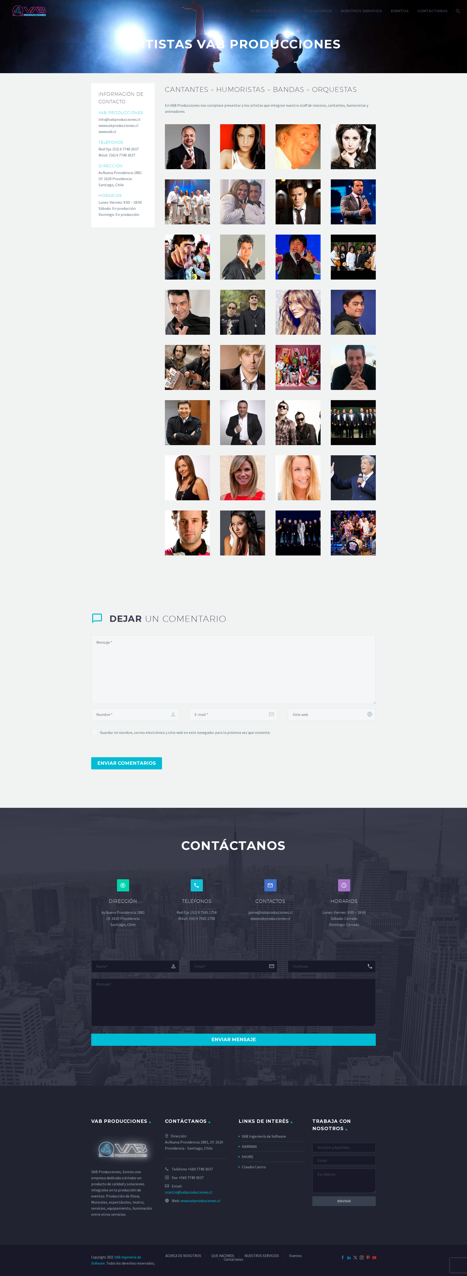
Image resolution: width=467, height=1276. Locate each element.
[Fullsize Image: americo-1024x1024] (242, 257)
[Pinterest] (368, 1257)
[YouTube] (374, 1257)
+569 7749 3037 (200, 1169)
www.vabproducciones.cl (200, 1200)
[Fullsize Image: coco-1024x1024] (298, 146)
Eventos (400, 11)
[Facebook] (343, 1257)
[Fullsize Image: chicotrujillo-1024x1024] (298, 367)
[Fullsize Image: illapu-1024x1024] (353, 257)
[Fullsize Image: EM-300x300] (353, 477)
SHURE (247, 1156)
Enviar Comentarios (126, 763)
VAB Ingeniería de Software (264, 1136)
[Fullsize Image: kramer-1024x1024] (187, 532)
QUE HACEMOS (318, 11)
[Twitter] (355, 1257)
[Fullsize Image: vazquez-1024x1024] (187, 367)
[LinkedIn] (349, 1257)
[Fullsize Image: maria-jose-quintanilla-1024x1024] (242, 532)
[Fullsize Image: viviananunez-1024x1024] (187, 477)
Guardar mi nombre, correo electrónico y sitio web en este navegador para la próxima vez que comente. (185, 732)
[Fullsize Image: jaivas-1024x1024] (187, 201)
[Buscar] (457, 11)
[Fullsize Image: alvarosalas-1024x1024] (187, 146)
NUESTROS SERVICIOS (361, 11)
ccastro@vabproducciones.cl (188, 1192)
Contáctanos (432, 11)
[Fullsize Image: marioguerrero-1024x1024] (298, 201)
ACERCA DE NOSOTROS (273, 11)
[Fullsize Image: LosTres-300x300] (242, 312)
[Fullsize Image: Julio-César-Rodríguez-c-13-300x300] (187, 422)
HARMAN (249, 1146)
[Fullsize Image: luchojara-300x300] (242, 422)
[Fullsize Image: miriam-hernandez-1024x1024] (298, 312)
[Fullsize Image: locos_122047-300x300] (242, 201)
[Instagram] (362, 1257)
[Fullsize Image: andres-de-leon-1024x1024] (242, 367)
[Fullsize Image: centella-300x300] (298, 257)
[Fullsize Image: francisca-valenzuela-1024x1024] (353, 146)
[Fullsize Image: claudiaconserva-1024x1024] (298, 477)
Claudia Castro (254, 1166)
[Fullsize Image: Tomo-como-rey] (353, 532)
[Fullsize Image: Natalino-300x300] (298, 422)
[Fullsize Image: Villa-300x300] (187, 257)
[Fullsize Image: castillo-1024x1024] (242, 146)
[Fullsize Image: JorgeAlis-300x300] (187, 312)
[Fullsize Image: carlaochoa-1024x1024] (242, 477)
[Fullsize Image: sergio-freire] (353, 312)
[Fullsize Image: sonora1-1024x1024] (353, 422)
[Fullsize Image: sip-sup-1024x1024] (353, 201)
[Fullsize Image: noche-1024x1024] (298, 532)
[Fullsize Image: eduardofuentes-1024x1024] (353, 367)
